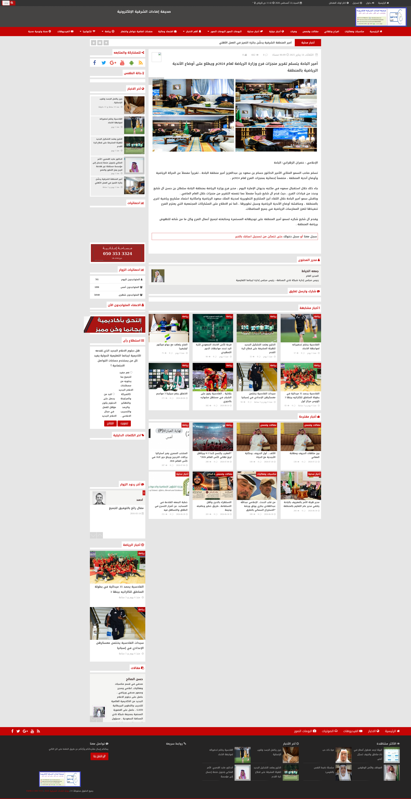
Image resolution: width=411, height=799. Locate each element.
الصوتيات (328, 731)
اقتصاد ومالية (166, 31)
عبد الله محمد (133, 500)
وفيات (293, 31)
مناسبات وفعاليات (354, 31)
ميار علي (137, 679)
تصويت (124, 423)
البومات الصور (303, 731)
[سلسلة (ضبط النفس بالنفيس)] (344, 780)
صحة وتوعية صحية (38, 31)
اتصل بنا (97, 756)
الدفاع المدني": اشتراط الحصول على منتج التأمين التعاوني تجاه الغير (249, 42)
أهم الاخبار (192, 31)
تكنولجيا (87, 31)
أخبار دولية (275, 31)
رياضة (108, 31)
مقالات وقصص (310, 31)
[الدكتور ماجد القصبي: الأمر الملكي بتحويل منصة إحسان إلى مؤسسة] (243, 780)
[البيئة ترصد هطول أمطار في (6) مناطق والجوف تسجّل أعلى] (392, 762)
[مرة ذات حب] (344, 762)
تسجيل (356, 3)
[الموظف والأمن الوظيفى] (392, 780)
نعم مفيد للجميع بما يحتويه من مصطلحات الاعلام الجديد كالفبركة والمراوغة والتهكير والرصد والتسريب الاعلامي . (126, 394)
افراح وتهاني (331, 31)
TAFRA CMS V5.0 (34, 791)
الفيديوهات (64, 31)
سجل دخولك (291, 236)
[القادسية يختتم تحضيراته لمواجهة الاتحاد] (243, 762)
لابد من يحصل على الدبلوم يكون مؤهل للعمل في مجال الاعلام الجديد (109, 405)
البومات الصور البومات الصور (226, 31)
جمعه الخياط (310, 271)
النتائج (110, 423)
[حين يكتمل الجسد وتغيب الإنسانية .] (291, 762)
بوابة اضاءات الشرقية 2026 (57, 791)
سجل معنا (310, 236)
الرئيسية (382, 3)
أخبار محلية (253, 31)
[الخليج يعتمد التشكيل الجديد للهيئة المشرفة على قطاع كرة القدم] (291, 780)
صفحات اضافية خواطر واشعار (137, 31)
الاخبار (372, 731)
